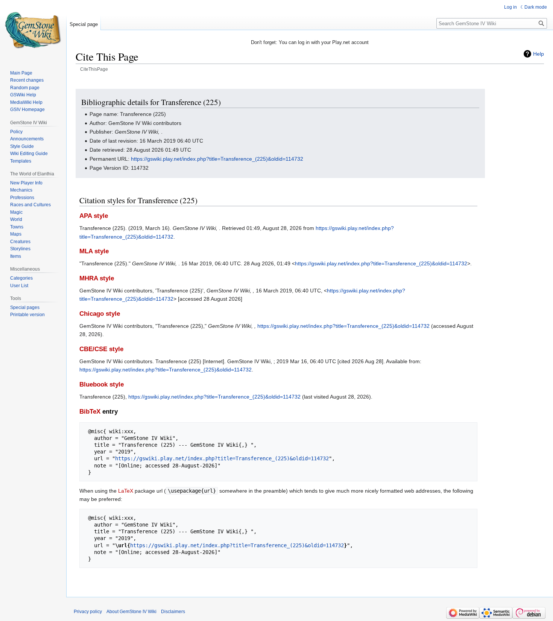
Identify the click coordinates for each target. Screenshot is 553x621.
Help (538, 54)
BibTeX (89, 411)
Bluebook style (101, 384)
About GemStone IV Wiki (131, 611)
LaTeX (125, 491)
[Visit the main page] (33, 30)
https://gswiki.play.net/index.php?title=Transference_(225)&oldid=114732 (217, 159)
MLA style (94, 251)
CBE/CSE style (101, 349)
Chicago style (99, 313)
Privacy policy (88, 611)
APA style (93, 215)
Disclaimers (173, 611)
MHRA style (96, 278)
